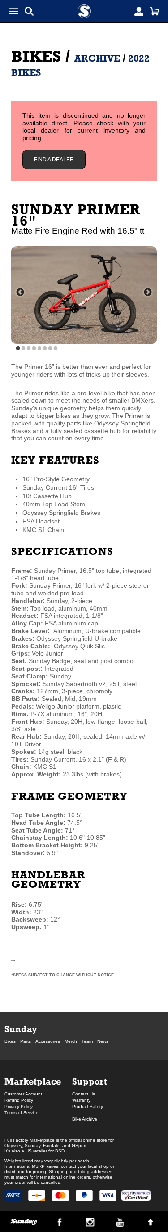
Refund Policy (18, 1100)
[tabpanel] (84, 295)
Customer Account (23, 1093)
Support (89, 1081)
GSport (79, 1145)
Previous (20, 292)
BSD (60, 1150)
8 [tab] (55, 348)
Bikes (36, 56)
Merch (71, 1041)
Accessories (47, 1041)
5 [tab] (39, 348)
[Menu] (13, 11)
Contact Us (83, 1093)
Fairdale (51, 1145)
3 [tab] (28, 348)
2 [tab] (23, 348)
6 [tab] (45, 348)
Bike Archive (84, 1119)
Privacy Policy (18, 1106)
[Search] (29, 11)
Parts (25, 1041)
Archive (97, 58)
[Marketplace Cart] (155, 11)
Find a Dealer (54, 159)
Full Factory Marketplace (29, 1140)
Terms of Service (21, 1112)
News (102, 1041)
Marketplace (32, 1081)
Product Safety (87, 1106)
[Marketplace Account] (139, 11)
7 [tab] (50, 348)
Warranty (81, 1100)
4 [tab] (34, 348)
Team (87, 1041)
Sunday (20, 1029)
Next (148, 292)
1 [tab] (18, 348)
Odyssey (13, 1145)
